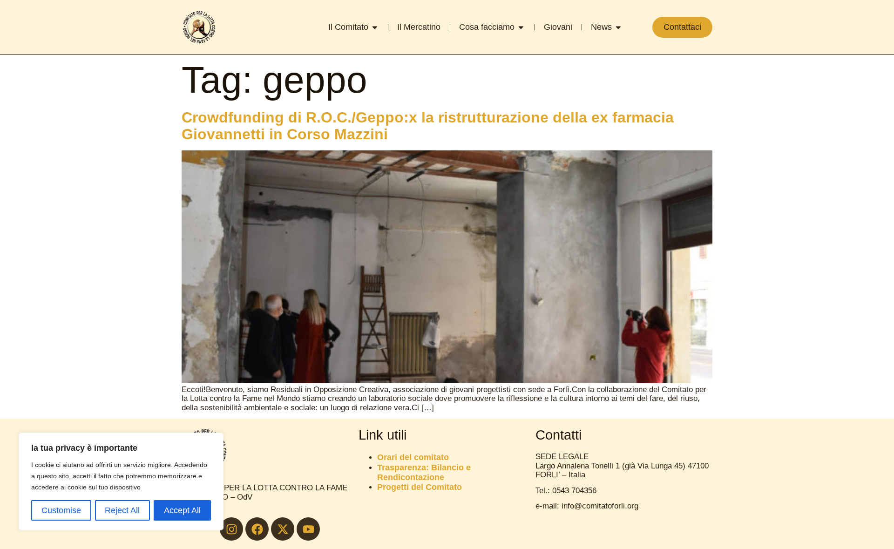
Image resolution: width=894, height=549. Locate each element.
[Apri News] (618, 27)
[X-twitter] (282, 529)
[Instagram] (231, 529)
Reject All (122, 510)
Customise (61, 510)
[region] (121, 481)
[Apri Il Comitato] (375, 27)
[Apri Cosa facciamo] (521, 27)
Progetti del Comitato (419, 487)
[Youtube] (308, 529)
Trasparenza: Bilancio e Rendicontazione (424, 472)
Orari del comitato (413, 457)
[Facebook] (257, 529)
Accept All (182, 510)
